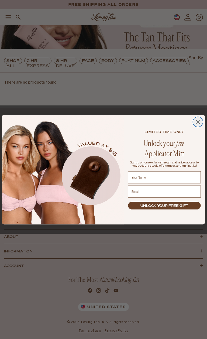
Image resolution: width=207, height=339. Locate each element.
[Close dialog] (198, 122)
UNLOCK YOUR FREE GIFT (164, 205)
